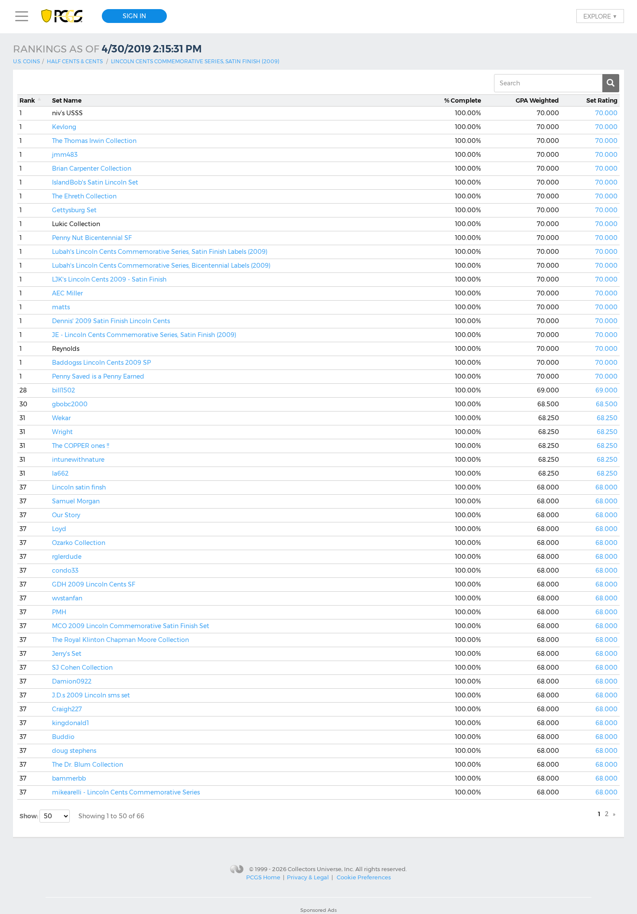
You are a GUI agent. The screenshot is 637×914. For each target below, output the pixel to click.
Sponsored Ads (318, 910)
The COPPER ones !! (80, 446)
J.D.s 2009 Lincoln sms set (91, 695)
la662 (60, 473)
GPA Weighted (537, 100)
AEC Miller (67, 293)
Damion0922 (71, 681)
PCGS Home (263, 877)
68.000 (606, 487)
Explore (600, 16)
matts (61, 307)
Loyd (59, 529)
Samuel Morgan (76, 501)
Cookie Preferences (364, 877)
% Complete (462, 100)
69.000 (606, 390)
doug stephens (74, 751)
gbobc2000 (70, 404)
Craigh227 (67, 709)
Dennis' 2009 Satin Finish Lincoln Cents (111, 321)
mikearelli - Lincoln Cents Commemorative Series (126, 792)
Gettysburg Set (74, 210)
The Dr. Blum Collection (87, 764)
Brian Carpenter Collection (91, 168)
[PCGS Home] (66, 16)
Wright (62, 432)
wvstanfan (67, 598)
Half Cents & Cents (75, 61)
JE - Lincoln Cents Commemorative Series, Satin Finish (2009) (144, 335)
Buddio (63, 737)
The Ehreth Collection (84, 196)
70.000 (606, 113)
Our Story (66, 515)
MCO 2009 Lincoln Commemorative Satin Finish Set (130, 626)
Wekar (61, 418)
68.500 (607, 404)
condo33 (65, 570)
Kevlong (64, 127)
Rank (27, 100)
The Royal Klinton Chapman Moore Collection (120, 640)
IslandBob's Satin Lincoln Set (95, 182)
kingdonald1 (70, 723)
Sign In (134, 16)
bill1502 (63, 390)
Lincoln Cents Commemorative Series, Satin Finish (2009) (195, 61)
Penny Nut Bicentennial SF (92, 238)
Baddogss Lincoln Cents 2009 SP (101, 362)
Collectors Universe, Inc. (321, 868)
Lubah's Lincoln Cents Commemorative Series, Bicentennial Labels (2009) (161, 265)
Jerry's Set (66, 654)
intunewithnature (78, 459)
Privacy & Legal (308, 877)
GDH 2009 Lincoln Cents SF (93, 584)
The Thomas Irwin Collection (94, 141)
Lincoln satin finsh (79, 487)
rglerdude (66, 557)
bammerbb (69, 778)
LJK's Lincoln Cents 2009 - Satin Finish (109, 279)
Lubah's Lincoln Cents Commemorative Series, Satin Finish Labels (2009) (159, 252)
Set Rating (602, 100)
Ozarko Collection (78, 543)
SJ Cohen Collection (82, 667)
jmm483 (65, 155)
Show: (29, 816)
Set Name (66, 100)
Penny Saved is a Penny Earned (98, 376)
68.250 (607, 418)
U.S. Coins (26, 61)
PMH (59, 612)
